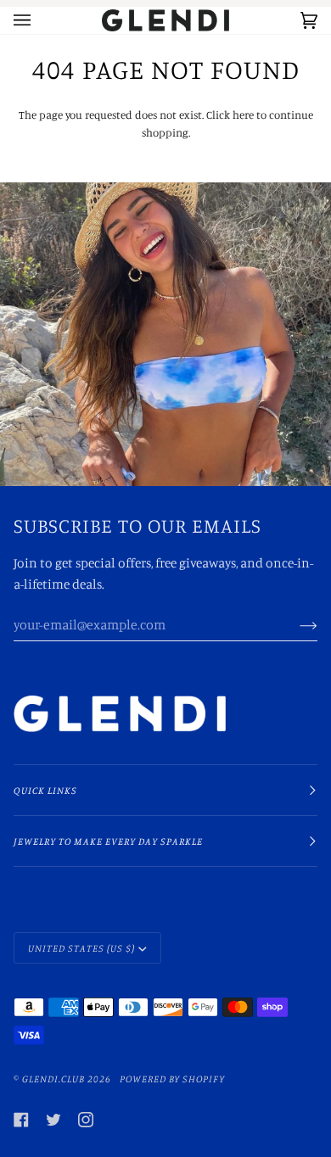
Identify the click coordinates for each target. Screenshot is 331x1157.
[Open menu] (39, 20)
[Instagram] (85, 1119)
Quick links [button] (45, 790)
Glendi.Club (53, 1078)
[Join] (294, 624)
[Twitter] (53, 1119)
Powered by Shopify (172, 1078)
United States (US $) (81, 948)
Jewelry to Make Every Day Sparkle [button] (108, 841)
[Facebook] (21, 1119)
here (243, 114)
